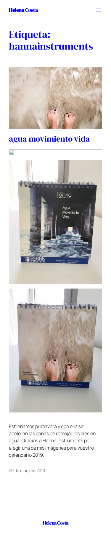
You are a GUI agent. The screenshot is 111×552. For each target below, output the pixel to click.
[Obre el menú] (98, 10)
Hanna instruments (63, 440)
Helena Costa (23, 10)
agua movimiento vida (49, 139)
